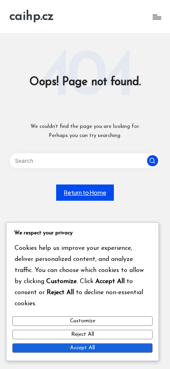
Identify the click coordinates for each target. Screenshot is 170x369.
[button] (152, 160)
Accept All (82, 347)
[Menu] (157, 17)
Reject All (82, 334)
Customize (82, 320)
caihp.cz (31, 16)
